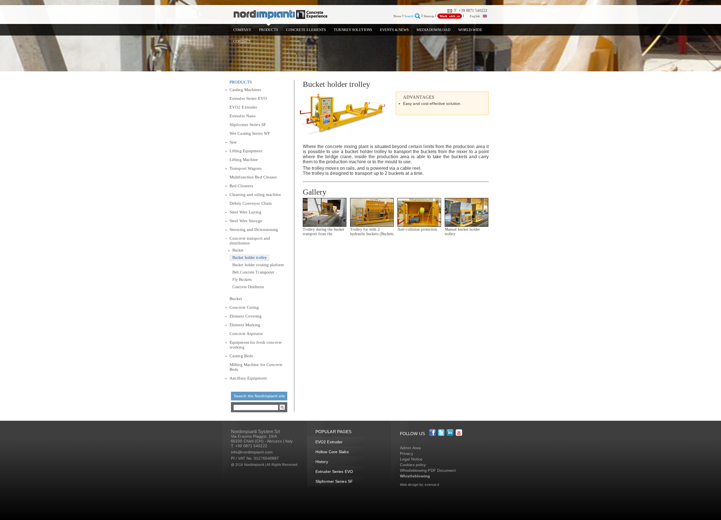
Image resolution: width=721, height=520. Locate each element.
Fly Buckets (242, 279)
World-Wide (470, 30)
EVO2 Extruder (243, 107)
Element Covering (246, 316)
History (321, 461)
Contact (241, 41)
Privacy (406, 453)
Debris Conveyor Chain (251, 203)
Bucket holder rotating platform (258, 265)
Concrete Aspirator (246, 333)
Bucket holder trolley (249, 257)
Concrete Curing (244, 307)
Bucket (238, 250)
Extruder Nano (243, 116)
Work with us (450, 16)
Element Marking (245, 325)
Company (242, 30)
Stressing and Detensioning (254, 229)
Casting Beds (241, 356)
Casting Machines (245, 89)
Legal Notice (411, 459)
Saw (233, 142)
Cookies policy (413, 464)
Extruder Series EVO (248, 98)
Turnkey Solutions (353, 30)
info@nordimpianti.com (252, 452)
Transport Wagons (246, 168)
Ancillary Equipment (248, 378)
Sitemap (429, 16)
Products (268, 30)
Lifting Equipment (246, 151)
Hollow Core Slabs (332, 452)
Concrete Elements (306, 30)
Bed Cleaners (241, 186)
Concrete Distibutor (248, 287)
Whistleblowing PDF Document (428, 470)
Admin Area (410, 448)
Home (397, 16)
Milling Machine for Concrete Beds (256, 367)
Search (408, 16)
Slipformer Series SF (248, 124)
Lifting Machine (244, 159)
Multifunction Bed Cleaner (253, 177)
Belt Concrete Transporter (253, 272)
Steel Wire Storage (246, 221)
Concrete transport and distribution (250, 240)
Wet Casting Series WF (250, 133)
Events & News (394, 30)
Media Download (433, 30)
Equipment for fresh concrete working (256, 344)
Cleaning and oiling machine (255, 194)
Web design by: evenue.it (419, 485)
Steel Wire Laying (245, 212)
